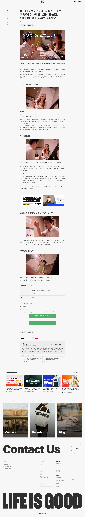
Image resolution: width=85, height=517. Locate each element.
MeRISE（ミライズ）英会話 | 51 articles (27, 355)
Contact (79, 1)
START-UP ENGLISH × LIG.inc (28, 115)
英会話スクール (13, 5)
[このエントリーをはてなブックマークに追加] (7, 18)
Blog (75, 1)
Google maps (73, 479)
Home (4, 5)
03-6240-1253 (73, 470)
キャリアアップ (8, 5)
